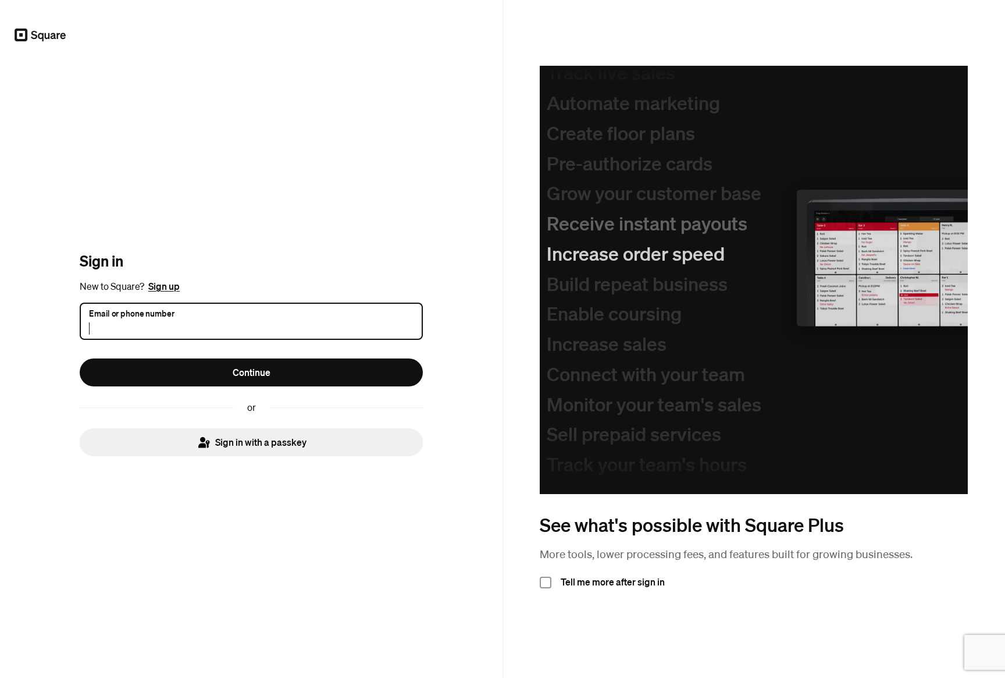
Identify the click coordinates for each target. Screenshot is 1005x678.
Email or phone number (131, 313)
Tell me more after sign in (613, 582)
